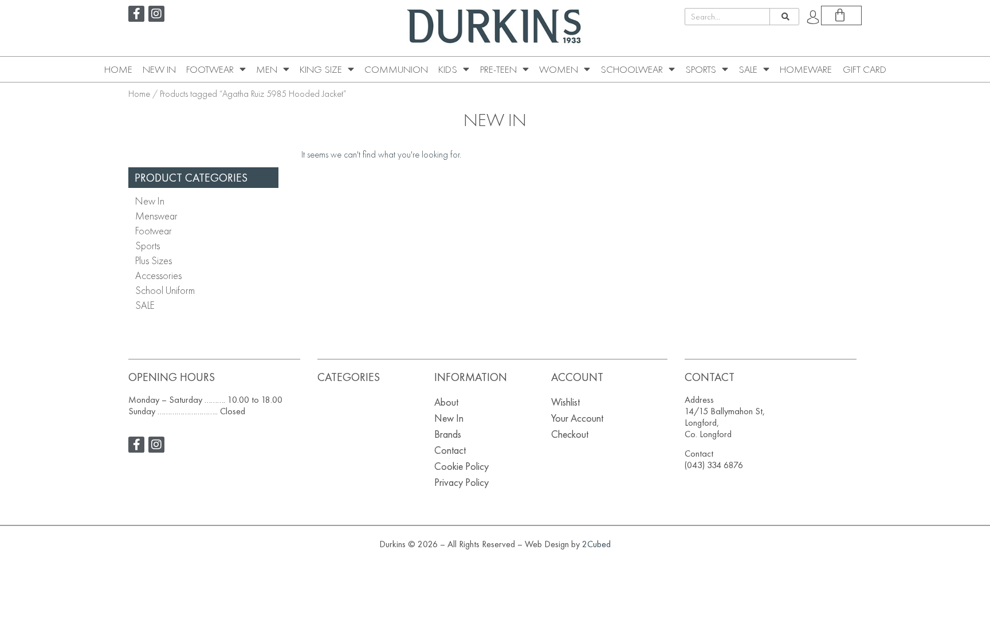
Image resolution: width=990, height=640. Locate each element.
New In (159, 69)
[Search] (784, 17)
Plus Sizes (153, 260)
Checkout (569, 434)
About (446, 402)
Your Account (577, 418)
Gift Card (864, 69)
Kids (447, 69)
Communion (396, 69)
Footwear (210, 69)
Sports (700, 69)
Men (266, 69)
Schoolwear (631, 69)
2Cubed (596, 544)
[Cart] (841, 15)
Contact (450, 450)
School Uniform (165, 290)
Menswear (156, 215)
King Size (321, 69)
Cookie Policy (461, 466)
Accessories (158, 275)
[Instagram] (156, 14)
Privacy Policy (461, 482)
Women (558, 69)
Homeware (806, 69)
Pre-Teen (498, 69)
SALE (747, 69)
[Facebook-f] (136, 14)
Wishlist (565, 402)
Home (118, 69)
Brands (447, 434)
